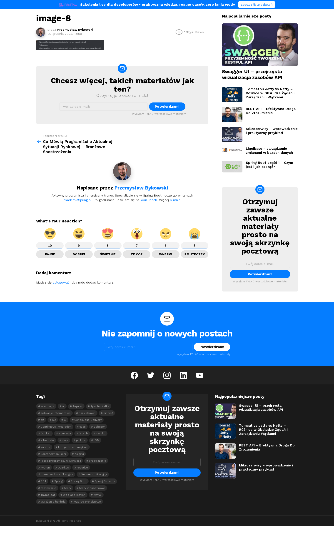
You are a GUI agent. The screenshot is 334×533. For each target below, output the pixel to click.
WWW (97, 494)
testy (67, 488)
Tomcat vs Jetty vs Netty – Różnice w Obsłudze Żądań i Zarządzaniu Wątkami (270, 93)
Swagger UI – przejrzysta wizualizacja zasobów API (252, 74)
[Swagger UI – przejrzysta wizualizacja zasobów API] (260, 44)
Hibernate (47, 440)
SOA (43, 481)
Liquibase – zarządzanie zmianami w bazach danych (269, 151)
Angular (77, 406)
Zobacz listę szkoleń (257, 4)
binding (108, 413)
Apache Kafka (99, 406)
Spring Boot (79, 481)
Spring (58, 481)
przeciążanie (97, 460)
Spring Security (105, 481)
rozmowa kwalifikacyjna (57, 474)
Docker (46, 433)
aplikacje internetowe (56, 413)
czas (82, 426)
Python (45, 467)
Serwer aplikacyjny (94, 474)
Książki (79, 454)
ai (63, 406)
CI (65, 419)
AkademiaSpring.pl (77, 200)
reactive (82, 467)
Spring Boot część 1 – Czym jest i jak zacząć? (269, 165)
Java (65, 440)
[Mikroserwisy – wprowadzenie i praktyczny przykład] (232, 134)
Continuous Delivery (88, 419)
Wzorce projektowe (87, 501)
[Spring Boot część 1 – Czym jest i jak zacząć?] (232, 166)
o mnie (175, 200)
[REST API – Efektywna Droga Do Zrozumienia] (232, 114)
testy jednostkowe (92, 488)
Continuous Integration (56, 426)
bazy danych (87, 413)
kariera (45, 447)
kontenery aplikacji (54, 454)
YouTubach (148, 200)
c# (42, 419)
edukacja (65, 433)
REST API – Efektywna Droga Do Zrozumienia (271, 111)
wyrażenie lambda (53, 501)
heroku (100, 433)
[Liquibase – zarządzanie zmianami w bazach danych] (232, 150)
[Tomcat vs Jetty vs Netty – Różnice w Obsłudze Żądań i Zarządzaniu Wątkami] (232, 94)
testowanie (48, 488)
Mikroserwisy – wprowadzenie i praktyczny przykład (272, 131)
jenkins (81, 440)
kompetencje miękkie (73, 447)
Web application (74, 494)
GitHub (83, 433)
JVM (96, 440)
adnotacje (47, 406)
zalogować (61, 282)
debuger (99, 426)
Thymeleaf (48, 494)
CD (54, 419)
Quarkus (63, 467)
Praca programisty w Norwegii (61, 460)
